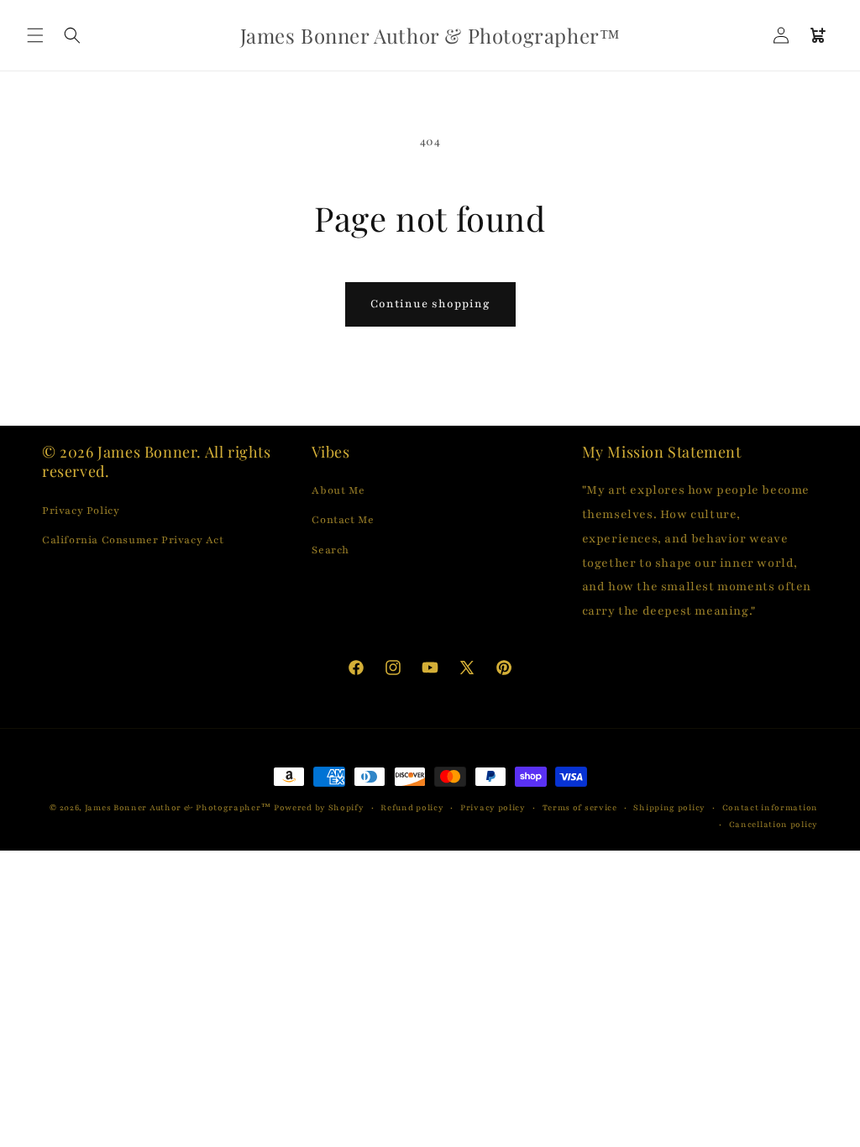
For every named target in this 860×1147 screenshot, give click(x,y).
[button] (35, 35)
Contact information (770, 807)
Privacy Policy (80, 510)
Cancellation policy (773, 824)
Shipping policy (669, 807)
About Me (338, 490)
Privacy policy (493, 807)
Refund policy (411, 807)
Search (330, 550)
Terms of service (580, 807)
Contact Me (343, 519)
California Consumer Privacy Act (133, 540)
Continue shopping (430, 304)
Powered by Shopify (319, 807)
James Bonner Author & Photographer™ (178, 807)
